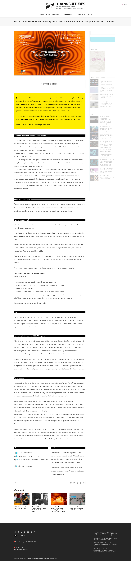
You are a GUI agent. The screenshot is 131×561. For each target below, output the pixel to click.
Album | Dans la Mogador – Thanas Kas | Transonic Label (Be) (106, 96)
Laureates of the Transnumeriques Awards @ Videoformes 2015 (77, 508)
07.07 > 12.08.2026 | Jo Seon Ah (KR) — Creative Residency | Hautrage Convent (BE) (106, 136)
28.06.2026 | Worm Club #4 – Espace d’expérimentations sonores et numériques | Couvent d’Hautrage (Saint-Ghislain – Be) (105, 550)
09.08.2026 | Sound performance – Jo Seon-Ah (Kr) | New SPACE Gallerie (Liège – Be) (106, 129)
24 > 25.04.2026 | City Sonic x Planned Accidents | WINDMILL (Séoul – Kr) (107, 177)
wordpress (47, 558)
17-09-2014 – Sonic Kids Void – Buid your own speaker (21, 508)
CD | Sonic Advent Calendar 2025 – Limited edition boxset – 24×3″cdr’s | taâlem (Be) (106, 82)
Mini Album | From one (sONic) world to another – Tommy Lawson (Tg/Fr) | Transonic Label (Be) (107, 104)
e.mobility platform (48, 233)
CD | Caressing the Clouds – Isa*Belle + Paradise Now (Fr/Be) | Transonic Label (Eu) (107, 89)
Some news (97, 528)
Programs (82, 15)
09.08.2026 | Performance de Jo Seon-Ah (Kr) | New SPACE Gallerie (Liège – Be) (105, 538)
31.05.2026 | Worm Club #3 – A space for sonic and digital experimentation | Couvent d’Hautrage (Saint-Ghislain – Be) (107, 162)
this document (30, 228)
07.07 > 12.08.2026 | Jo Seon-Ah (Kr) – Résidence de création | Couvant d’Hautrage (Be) (105, 544)
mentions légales (39, 558)
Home (42, 15)
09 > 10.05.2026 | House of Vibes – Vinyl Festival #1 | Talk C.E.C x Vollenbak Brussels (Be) (107, 170)
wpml (56, 558)
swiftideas (52, 558)
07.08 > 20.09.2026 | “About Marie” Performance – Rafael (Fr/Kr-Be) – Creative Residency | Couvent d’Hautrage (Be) (105, 120)
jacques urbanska (31, 558)
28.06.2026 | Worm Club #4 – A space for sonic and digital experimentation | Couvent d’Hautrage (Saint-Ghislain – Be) (107, 144)
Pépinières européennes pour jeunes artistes (45, 98)
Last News (68, 15)
